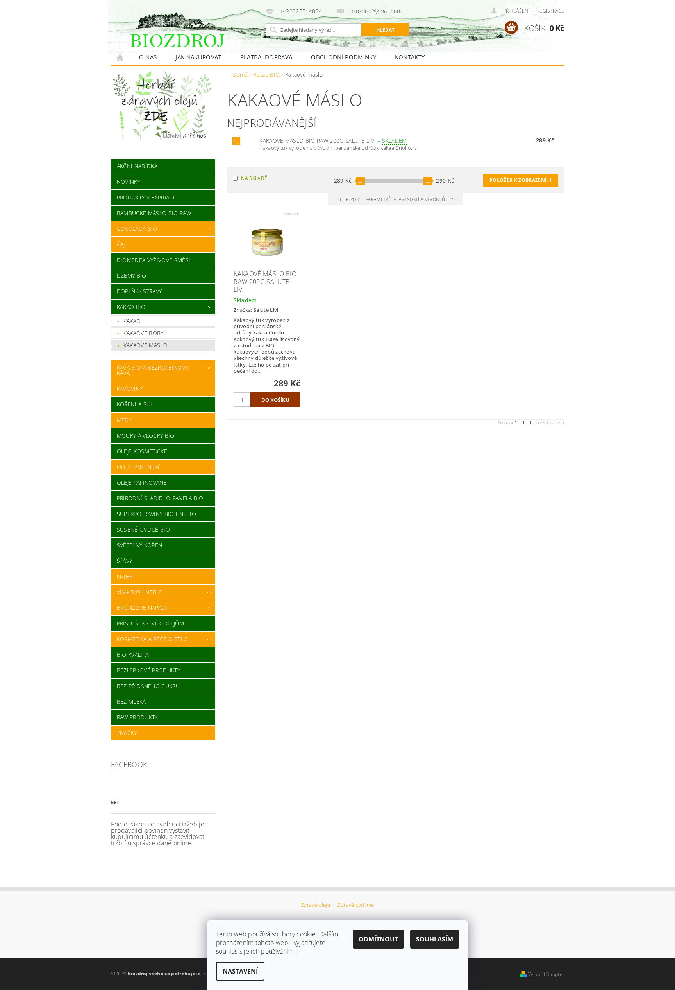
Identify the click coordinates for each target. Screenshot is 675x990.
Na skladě (254, 178)
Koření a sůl (135, 404)
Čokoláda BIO (137, 228)
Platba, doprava (266, 57)
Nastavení (240, 971)
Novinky (128, 181)
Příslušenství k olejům (150, 623)
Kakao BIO (131, 307)
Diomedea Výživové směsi (153, 260)
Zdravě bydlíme (356, 905)
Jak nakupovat (198, 57)
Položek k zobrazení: (520, 180)
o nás (148, 57)
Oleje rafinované (142, 482)
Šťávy (124, 560)
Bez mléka (131, 701)
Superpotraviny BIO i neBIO (156, 513)
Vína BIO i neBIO (139, 592)
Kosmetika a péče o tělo (152, 639)
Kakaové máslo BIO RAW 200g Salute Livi (333, 140)
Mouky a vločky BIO (146, 435)
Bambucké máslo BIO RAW (154, 213)
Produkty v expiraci (146, 197)
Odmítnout (378, 939)
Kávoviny (130, 388)
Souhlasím (434, 939)
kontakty (410, 57)
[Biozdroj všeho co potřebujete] (194, 46)
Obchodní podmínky (343, 57)
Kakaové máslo (145, 345)
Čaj (121, 244)
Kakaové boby (143, 333)
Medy (124, 420)
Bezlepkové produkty (148, 670)
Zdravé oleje (315, 905)
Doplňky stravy (139, 291)
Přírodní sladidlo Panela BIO (160, 498)
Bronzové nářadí (142, 607)
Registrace (550, 10)
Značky (127, 733)
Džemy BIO (131, 275)
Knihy (125, 576)
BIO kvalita (133, 654)
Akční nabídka (137, 166)
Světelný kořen (139, 545)
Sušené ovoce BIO (143, 529)
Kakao (132, 321)
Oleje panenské (139, 467)
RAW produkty (137, 717)
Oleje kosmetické (142, 451)
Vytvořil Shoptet (546, 974)
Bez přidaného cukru (148, 686)
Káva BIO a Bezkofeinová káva (152, 370)
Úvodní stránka (120, 57)
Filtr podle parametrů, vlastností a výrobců (392, 199)
